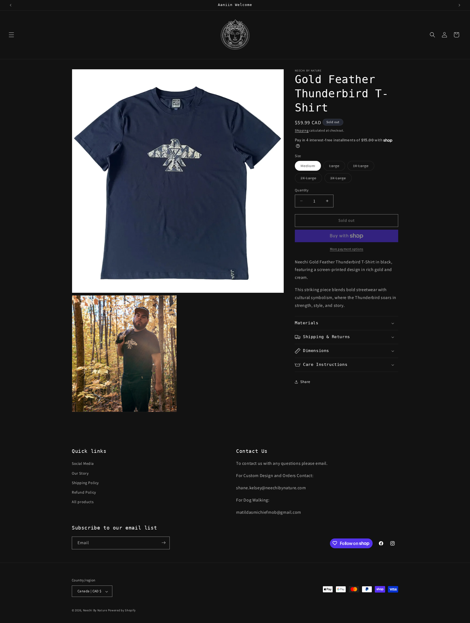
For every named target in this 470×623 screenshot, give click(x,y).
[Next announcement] (459, 5)
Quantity (301, 190)
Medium (311, 167)
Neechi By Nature (95, 610)
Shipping (302, 130)
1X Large (363, 167)
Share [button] (305, 381)
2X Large (311, 179)
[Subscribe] (163, 542)
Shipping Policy (85, 482)
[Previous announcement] (11, 5)
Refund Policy (84, 492)
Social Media (83, 463)
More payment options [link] (346, 249)
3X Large (341, 179)
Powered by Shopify (122, 610)
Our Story (80, 473)
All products (83, 501)
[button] (11, 35)
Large (337, 167)
